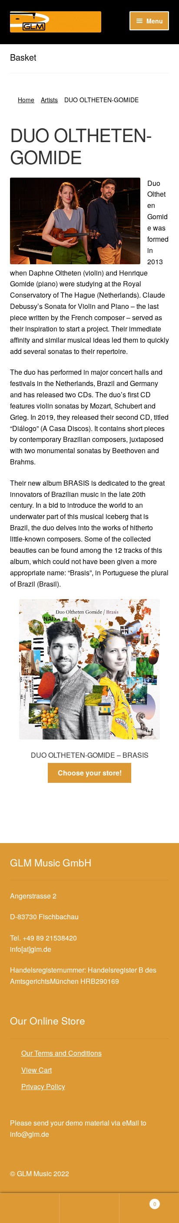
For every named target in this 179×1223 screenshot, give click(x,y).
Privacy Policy (43, 1086)
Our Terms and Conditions (61, 1053)
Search (89, 1208)
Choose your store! (90, 773)
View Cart (36, 1070)
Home (26, 99)
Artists (49, 99)
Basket (137, 1200)
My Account (30, 1208)
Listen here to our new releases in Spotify (73, 51)
